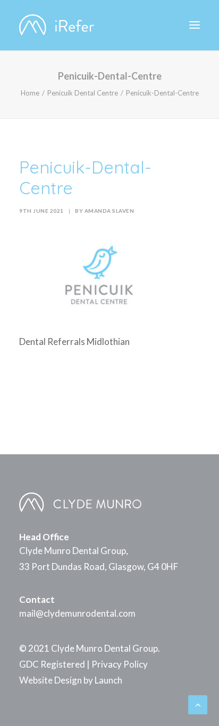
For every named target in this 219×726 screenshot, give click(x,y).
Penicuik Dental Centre (82, 93)
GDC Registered (52, 664)
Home (30, 93)
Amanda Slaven (109, 211)
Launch (108, 680)
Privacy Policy (119, 664)
